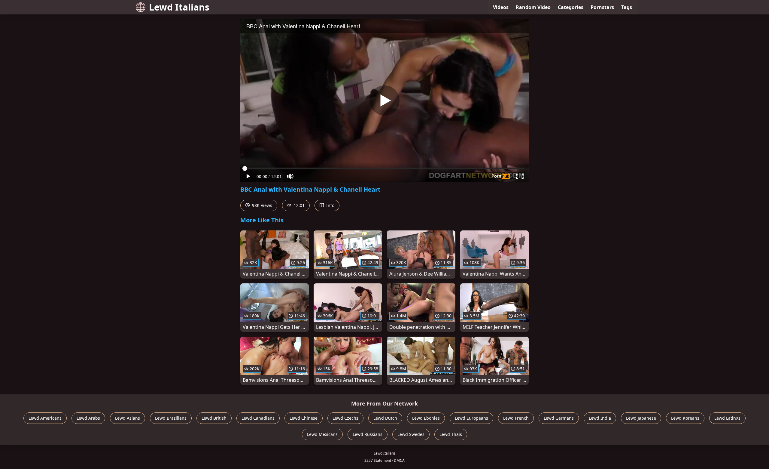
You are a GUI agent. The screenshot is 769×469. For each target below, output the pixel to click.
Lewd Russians (367, 434)
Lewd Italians (179, 7)
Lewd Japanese (641, 418)
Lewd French (516, 418)
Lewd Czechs (345, 418)
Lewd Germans (559, 418)
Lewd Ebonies (426, 418)
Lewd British (214, 418)
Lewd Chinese (304, 418)
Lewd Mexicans (322, 434)
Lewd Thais (450, 434)
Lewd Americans (45, 418)
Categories (570, 7)
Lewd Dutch (385, 418)
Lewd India (600, 418)
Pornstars (602, 7)
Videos (501, 7)
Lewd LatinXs (727, 418)
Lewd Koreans (685, 418)
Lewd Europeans (471, 418)
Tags (626, 7)
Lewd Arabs (88, 418)
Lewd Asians (127, 418)
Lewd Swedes (410, 434)
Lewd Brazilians (171, 418)
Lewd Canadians (258, 418)
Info (329, 205)
